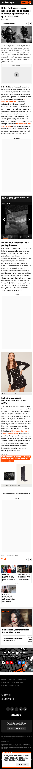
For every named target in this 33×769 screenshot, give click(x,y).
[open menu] (2, 2)
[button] (30, 23)
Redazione (4, 685)
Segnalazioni (12, 679)
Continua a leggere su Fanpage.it (16, 493)
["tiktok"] (3, 662)
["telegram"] (23, 662)
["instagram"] (7, 662)
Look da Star (10, 555)
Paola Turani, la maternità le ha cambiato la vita (15, 631)
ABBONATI (24, 2)
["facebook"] (19, 662)
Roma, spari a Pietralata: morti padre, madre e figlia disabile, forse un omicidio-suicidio (16, 758)
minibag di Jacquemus (10, 433)
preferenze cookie (14, 685)
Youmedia (4, 679)
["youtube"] (11, 662)
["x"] (15, 662)
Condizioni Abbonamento (18, 682)
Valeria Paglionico (11, 23)
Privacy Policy (22, 679)
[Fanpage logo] (10, 2)
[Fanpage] (16, 715)
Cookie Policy (5, 682)
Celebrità (3, 555)
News (16, 555)
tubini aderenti (21, 124)
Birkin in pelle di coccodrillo (20, 431)
